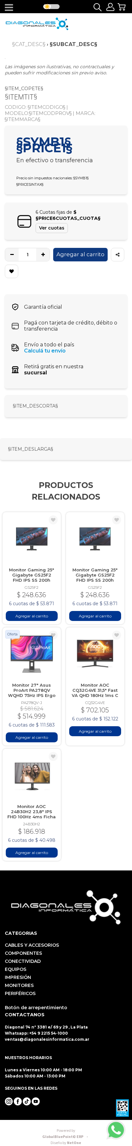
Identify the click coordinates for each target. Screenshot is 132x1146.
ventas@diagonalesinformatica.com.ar (47, 1039)
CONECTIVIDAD (23, 961)
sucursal (35, 373)
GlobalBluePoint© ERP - (66, 1134)
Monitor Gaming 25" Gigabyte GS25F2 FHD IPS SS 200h (31, 575)
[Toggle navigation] (9, 7)
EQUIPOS (15, 969)
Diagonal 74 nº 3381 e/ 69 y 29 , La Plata (46, 1027)
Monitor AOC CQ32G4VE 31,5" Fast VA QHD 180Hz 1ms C (95, 690)
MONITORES (19, 985)
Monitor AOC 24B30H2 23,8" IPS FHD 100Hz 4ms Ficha (31, 811)
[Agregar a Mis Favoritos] (11, 271)
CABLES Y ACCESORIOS (32, 945)
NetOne (66, 1143)
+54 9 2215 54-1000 (48, 1033)
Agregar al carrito (80, 254)
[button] (123, 7)
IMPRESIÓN (18, 977)
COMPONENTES (23, 953)
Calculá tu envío (45, 351)
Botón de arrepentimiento (36, 1007)
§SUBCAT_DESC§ (73, 44)
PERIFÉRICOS (20, 993)
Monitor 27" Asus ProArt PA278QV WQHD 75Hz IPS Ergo (31, 690)
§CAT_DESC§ (28, 44)
